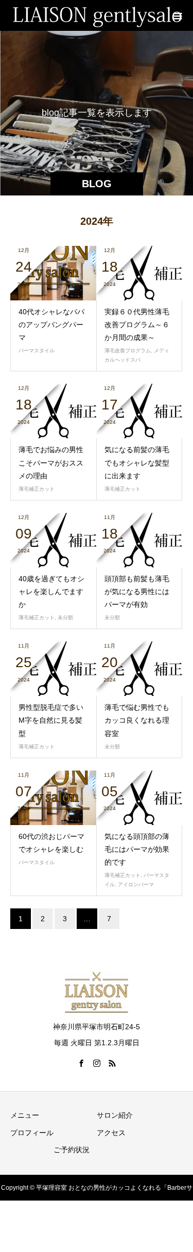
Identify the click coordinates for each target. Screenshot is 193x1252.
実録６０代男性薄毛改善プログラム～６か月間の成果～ (136, 325)
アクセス (111, 1133)
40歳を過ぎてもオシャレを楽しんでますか (51, 592)
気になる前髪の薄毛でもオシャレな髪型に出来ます (136, 462)
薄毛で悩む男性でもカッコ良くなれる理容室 (136, 720)
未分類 (65, 617)
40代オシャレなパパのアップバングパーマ (51, 325)
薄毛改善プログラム (127, 350)
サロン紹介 (115, 1115)
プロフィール (32, 1133)
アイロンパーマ (136, 884)
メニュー (24, 1115)
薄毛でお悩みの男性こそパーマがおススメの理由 (51, 462)
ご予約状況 (72, 1150)
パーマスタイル (37, 350)
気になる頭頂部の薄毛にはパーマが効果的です (136, 849)
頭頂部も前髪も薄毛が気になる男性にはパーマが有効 (136, 592)
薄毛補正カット (37, 489)
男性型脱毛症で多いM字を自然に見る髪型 (51, 720)
